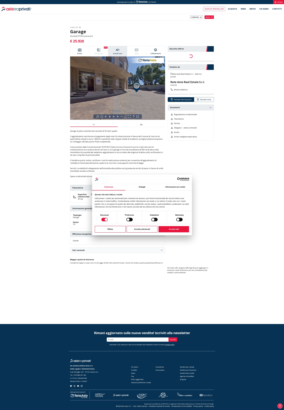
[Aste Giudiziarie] (99, 395)
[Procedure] (163, 395)
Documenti (175, 107)
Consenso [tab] (108, 187)
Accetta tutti (174, 229)
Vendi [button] (243, 9)
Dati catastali (78, 250)
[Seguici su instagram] (82, 386)
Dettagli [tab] (142, 187)
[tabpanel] (117, 88)
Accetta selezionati (142, 229)
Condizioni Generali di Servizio (159, 406)
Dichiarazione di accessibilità (181, 406)
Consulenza (160, 367)
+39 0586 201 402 (79, 375)
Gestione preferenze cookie (141, 382)
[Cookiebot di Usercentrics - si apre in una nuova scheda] (179, 179)
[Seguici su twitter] (74, 386)
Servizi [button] (252, 9)
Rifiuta (110, 229)
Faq (132, 376)
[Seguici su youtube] (78, 386)
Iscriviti (173, 339)
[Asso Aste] (206, 395)
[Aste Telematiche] (142, 395)
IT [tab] (94, 124)
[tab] (79, 51)
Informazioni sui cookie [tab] (175, 187)
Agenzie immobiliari (214, 9)
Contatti (277, 9)
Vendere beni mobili (187, 373)
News (133, 373)
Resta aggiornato (137, 379)
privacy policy (170, 345)
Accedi (279, 2)
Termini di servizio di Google (204, 404)
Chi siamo (264, 9)
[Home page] (80, 360)
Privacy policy (198, 406)
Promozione (160, 370)
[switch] (129, 219)
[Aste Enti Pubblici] (185, 395)
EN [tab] (141, 124)
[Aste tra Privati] (121, 395)
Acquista (232, 9)
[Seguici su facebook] (71, 386)
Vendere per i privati (187, 367)
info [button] (80, 27)
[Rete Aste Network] (141, 2)
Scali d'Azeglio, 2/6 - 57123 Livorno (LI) (84, 372)
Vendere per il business (188, 370)
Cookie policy (209, 406)
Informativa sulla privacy (185, 404)
